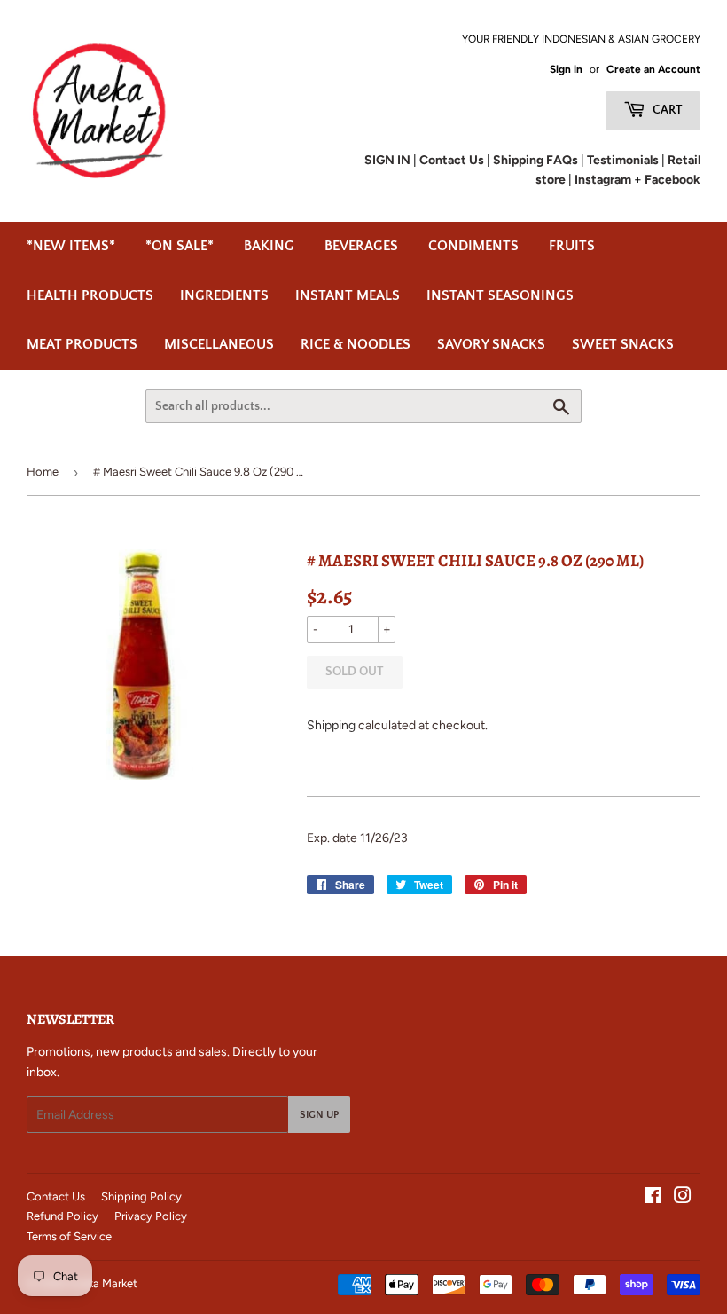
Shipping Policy (141, 1196)
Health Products (90, 295)
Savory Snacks (491, 344)
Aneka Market (102, 1283)
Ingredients (224, 295)
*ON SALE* (179, 246)
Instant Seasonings (500, 295)
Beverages (361, 246)
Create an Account (653, 69)
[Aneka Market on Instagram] (683, 1198)
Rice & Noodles (355, 344)
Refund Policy (62, 1216)
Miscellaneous (219, 344)
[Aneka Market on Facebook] (653, 1198)
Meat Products (82, 344)
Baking (269, 246)
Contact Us (56, 1196)
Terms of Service (69, 1236)
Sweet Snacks (623, 344)
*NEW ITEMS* (71, 246)
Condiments (473, 246)
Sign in (566, 69)
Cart (666, 110)
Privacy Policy (150, 1216)
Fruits (572, 246)
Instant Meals (347, 295)
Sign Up (319, 1115)
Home (43, 471)
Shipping (331, 725)
